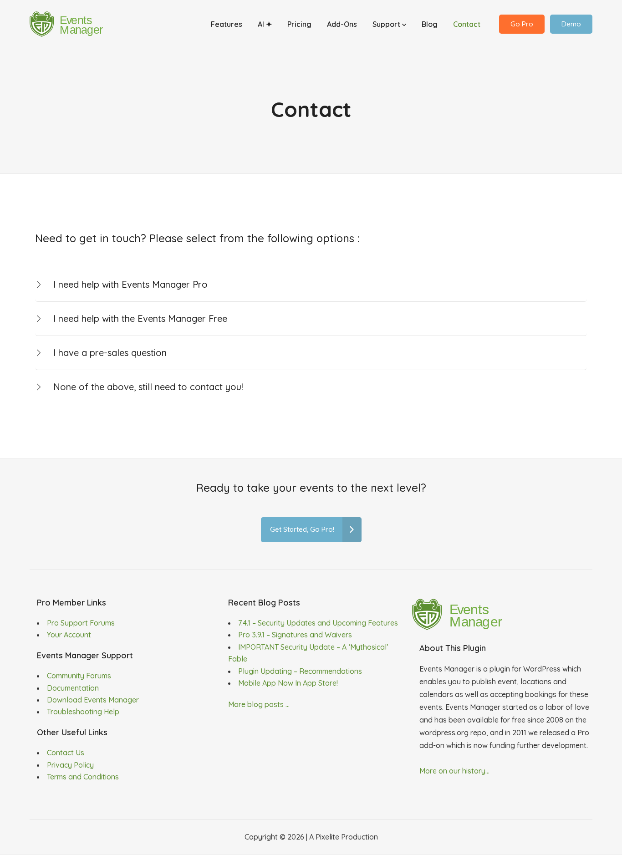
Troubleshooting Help (83, 711)
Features (226, 24)
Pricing (299, 24)
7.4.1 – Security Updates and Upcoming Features (318, 622)
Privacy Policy (70, 764)
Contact (466, 24)
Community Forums (79, 675)
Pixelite (327, 836)
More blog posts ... (259, 704)
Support (387, 24)
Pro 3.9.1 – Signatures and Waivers (295, 634)
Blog (430, 24)
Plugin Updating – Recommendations (300, 671)
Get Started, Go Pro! (302, 529)
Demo (571, 24)
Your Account (69, 634)
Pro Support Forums (81, 622)
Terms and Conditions (83, 776)
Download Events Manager (93, 699)
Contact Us (65, 752)
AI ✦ (265, 24)
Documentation (73, 687)
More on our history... (454, 770)
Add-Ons (342, 24)
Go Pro (521, 24)
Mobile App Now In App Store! (288, 682)
